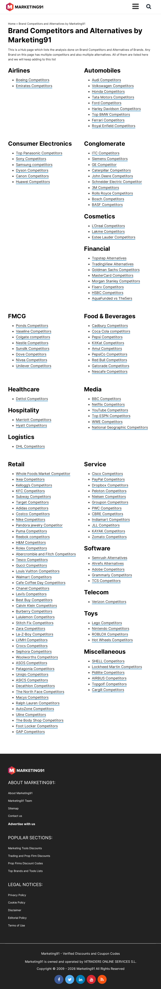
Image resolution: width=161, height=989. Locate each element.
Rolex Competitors (31, 548)
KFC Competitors (30, 491)
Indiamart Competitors (111, 519)
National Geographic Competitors (120, 427)
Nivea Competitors (31, 360)
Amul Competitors (107, 348)
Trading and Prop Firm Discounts (29, 855)
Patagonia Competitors (35, 669)
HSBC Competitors (107, 293)
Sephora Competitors (34, 651)
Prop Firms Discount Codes (25, 863)
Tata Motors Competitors (113, 97)
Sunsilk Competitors (32, 348)
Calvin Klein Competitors (36, 606)
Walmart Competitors (34, 577)
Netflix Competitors (108, 404)
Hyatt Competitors (31, 425)
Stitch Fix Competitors (34, 623)
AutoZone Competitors (35, 709)
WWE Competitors (107, 422)
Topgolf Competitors (109, 684)
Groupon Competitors (110, 502)
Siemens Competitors (110, 159)
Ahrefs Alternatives (108, 563)
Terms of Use (16, 925)
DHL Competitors (30, 446)
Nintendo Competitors (110, 628)
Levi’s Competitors (31, 594)
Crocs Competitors (32, 646)
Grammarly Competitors (112, 575)
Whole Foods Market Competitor (43, 474)
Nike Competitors (30, 519)
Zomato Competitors (109, 537)
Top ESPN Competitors (111, 416)
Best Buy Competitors (34, 600)
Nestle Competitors (32, 343)
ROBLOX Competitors (110, 634)
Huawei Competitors (33, 182)
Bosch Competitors (108, 199)
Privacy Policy (17, 895)
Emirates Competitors (34, 86)
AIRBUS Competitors (109, 678)
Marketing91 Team (20, 800)
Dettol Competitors (32, 399)
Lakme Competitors (108, 231)
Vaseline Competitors (33, 331)
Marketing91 (24, 6)
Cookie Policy (16, 902)
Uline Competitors (31, 715)
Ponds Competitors (32, 326)
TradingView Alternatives (113, 264)
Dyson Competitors (32, 170)
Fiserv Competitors (108, 287)
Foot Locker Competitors (37, 726)
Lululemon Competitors (35, 617)
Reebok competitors (33, 537)
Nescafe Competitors (109, 371)
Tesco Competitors (32, 560)
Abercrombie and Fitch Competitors (46, 554)
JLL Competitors (106, 525)
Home (12, 23)
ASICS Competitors (32, 680)
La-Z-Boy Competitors (34, 634)
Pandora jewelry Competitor (39, 525)
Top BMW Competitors (111, 114)
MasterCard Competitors (112, 275)
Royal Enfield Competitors (113, 126)
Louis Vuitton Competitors (37, 571)
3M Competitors (105, 187)
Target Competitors (32, 502)
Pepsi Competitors (107, 337)
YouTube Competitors (110, 410)
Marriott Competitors (33, 420)
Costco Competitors (33, 514)
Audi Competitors (106, 80)
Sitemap (13, 808)
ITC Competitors (105, 153)
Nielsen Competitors (109, 496)
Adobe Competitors (108, 569)
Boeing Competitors (32, 80)
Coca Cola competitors (111, 331)
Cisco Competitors (107, 474)
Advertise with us (21, 824)
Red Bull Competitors (109, 360)
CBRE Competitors (107, 514)
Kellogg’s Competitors (34, 485)
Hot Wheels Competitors (112, 640)
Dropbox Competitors (110, 485)
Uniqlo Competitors (32, 674)
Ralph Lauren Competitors (37, 703)
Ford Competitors (106, 103)
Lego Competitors (107, 623)
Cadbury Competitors (110, 326)
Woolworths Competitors (37, 657)
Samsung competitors (34, 165)
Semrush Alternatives (109, 558)
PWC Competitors (107, 508)
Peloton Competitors (109, 491)
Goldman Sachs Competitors (116, 270)
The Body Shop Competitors (39, 720)
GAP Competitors (30, 732)
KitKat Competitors (108, 343)
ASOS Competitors (31, 663)
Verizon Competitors (109, 602)
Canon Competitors (32, 176)
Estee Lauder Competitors (113, 237)
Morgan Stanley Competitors (116, 281)
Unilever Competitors (33, 366)
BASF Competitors (107, 205)
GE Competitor (104, 165)
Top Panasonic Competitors (39, 153)
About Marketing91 (20, 793)
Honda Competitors (108, 91)
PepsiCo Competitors (109, 354)
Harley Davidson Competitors (116, 109)
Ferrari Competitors (108, 120)
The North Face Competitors (40, 692)
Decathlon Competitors (35, 686)
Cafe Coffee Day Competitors (40, 583)
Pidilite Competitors (108, 672)
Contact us (15, 816)
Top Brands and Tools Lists (25, 871)
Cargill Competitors (108, 690)
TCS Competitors (106, 581)
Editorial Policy (17, 917)
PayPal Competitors (108, 479)
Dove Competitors (31, 354)
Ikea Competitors (30, 479)
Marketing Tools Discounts (25, 848)
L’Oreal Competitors (108, 226)
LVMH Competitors (32, 640)
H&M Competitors (31, 542)
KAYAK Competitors (108, 531)
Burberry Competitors (34, 611)
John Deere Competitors (112, 176)
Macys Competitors (32, 697)
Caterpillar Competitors (111, 170)
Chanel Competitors (32, 588)
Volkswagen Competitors (113, 86)
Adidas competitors (32, 508)
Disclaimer (14, 910)
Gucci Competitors (31, 565)
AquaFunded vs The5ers (112, 298)
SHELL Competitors (108, 661)
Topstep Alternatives (109, 258)
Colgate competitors (33, 337)
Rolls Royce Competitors (112, 193)
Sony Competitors (31, 159)
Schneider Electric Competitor (117, 182)
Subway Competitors (33, 496)
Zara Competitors (30, 628)
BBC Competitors (106, 399)
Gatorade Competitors (110, 366)
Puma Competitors (31, 531)
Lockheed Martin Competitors (117, 667)
